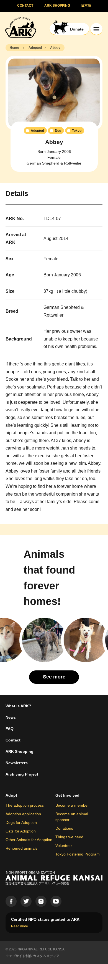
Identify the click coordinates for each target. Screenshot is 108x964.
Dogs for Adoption (21, 822)
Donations (64, 828)
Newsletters (17, 763)
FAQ (10, 728)
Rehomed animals (21, 848)
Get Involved (67, 795)
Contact (13, 740)
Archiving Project (22, 774)
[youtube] (55, 901)
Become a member (72, 805)
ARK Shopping (20, 751)
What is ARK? (18, 706)
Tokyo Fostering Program (77, 854)
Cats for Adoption (21, 831)
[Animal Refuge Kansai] (20, 27)
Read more (19, 926)
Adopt (11, 795)
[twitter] (26, 901)
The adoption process (25, 805)
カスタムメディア (46, 956)
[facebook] (11, 901)
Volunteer (63, 845)
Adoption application (23, 814)
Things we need (69, 837)
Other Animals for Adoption (29, 839)
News (11, 717)
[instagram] (41, 901)
